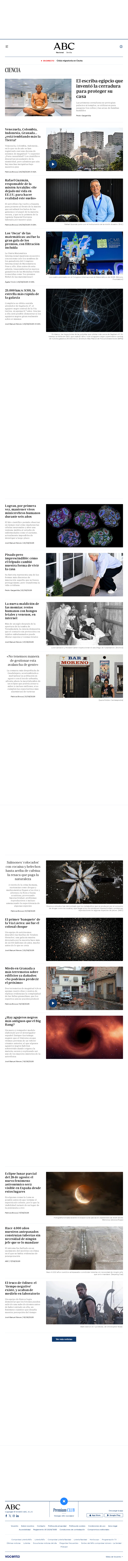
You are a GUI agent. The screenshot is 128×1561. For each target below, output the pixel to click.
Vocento (14, 1526)
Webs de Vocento (113, 1557)
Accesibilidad (24, 1529)
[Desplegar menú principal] (7, 46)
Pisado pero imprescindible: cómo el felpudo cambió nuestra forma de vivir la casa (22, 562)
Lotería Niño (40, 1539)
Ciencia (12, 70)
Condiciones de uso (96, 1526)
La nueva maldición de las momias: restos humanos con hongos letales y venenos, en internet (22, 611)
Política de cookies (77, 1526)
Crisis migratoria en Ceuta (70, 61)
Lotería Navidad (80, 1539)
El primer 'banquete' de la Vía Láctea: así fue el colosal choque (22, 923)
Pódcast (64, 1547)
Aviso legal (112, 1526)
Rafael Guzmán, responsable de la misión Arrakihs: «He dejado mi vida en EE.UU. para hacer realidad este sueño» (21, 189)
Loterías (26, 1543)
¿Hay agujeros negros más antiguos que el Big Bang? (23, 1021)
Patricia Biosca (11, 172)
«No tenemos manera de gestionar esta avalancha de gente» (23, 660)
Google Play (115, 1515)
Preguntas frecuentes (68, 1543)
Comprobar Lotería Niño (21, 1539)
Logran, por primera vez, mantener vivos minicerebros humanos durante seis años (22, 511)
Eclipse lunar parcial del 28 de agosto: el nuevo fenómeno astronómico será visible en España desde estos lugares (23, 1183)
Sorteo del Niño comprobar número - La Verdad (101, 1543)
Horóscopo (94, 1539)
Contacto (41, 1526)
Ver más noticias (64, 1339)
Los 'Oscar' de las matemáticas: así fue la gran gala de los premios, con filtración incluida (22, 240)
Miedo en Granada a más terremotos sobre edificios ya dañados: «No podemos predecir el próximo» (22, 975)
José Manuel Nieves (13, 324)
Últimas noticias (14, 1543)
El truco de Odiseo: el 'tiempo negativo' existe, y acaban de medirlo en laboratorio (22, 1288)
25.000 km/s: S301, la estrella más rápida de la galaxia (22, 294)
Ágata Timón (10, 282)
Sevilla (69, 52)
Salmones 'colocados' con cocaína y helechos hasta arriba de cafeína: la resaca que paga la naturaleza (23, 870)
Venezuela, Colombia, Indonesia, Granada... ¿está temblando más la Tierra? (23, 134)
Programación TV (109, 1539)
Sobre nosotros (27, 1526)
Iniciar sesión (121, 46)
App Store (96, 1515)
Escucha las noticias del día (45, 1543)
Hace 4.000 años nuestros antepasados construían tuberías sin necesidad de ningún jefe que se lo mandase (22, 1235)
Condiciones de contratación (72, 1529)
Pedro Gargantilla (83, 115)
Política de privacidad (57, 1526)
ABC (7, 1261)
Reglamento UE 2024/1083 (45, 1529)
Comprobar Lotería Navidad (59, 1539)
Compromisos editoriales (98, 1529)
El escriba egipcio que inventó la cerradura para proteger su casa (99, 88)
